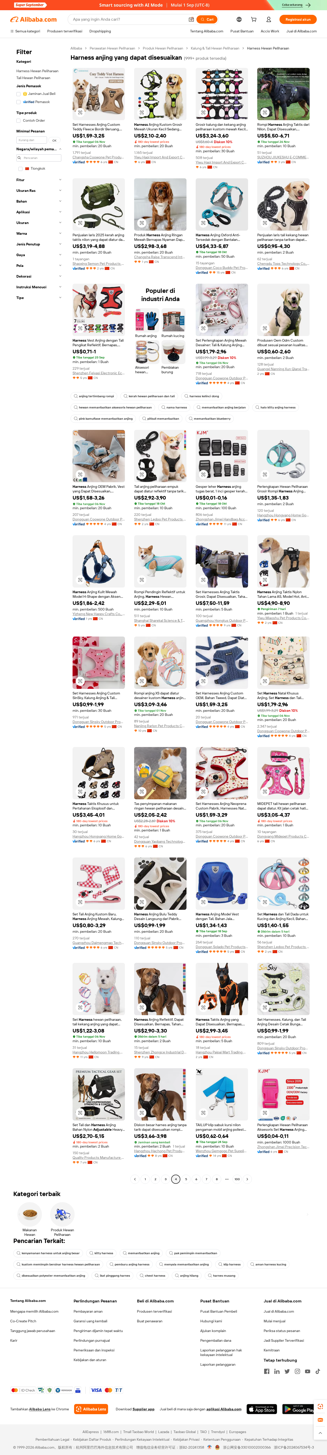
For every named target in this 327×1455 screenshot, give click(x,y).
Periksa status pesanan (282, 1331)
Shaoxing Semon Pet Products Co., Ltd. (99, 264)
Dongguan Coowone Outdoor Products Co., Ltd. (222, 378)
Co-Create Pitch (23, 1321)
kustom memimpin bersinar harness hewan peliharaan (61, 1264)
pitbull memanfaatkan (163, 418)
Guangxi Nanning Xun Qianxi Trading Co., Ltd (283, 369)
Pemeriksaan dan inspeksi (94, 1350)
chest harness (155, 1275)
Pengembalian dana (215, 1340)
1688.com (111, 1432)
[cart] (255, 20)
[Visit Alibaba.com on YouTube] (308, 1371)
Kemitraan (272, 1350)
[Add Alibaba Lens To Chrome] (91, 1409)
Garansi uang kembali (90, 1321)
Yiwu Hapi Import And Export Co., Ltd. (160, 157)
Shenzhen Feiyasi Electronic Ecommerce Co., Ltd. (99, 373)
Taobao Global (184, 1432)
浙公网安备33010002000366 (247, 1447)
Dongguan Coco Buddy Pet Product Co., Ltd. (222, 268)
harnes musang (224, 1275)
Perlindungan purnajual (92, 1340)
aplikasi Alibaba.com (223, 1409)
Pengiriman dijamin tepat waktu (98, 1331)
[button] (191, 19)
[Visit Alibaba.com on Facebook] (267, 1371)
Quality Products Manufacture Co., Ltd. (99, 1157)
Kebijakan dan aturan (90, 1360)
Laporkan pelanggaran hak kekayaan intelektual (221, 1352)
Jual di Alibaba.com (279, 1311)
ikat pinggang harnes (115, 1275)
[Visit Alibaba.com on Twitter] (287, 1371)
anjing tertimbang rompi (96, 396)
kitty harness (104, 1253)
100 (237, 1179)
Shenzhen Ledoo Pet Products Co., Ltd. (160, 519)
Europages (237, 1432)
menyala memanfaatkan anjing (186, 1264)
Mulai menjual (274, 1321)
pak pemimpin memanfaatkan (195, 1253)
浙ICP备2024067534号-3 (294, 1447)
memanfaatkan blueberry (212, 418)
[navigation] (38, 614)
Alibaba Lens (40, 1409)
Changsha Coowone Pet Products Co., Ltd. (99, 157)
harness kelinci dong (204, 396)
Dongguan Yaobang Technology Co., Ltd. (160, 841)
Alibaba (76, 48)
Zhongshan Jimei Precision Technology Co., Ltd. (283, 1147)
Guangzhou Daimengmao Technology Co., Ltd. (99, 943)
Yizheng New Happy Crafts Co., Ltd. (99, 614)
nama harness (177, 407)
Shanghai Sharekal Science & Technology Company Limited (160, 620)
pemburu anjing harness (132, 1264)
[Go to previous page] (134, 1179)
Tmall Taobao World (138, 1432)
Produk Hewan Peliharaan (163, 48)
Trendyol (218, 1432)
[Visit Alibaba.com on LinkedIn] (277, 1371)
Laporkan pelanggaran (218, 1364)
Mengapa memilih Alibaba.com (34, 1311)
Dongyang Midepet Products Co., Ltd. (283, 836)
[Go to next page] (247, 1179)
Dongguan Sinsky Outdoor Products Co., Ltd (99, 722)
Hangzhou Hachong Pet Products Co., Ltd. (160, 1151)
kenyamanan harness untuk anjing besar (51, 1253)
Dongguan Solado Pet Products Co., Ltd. (222, 947)
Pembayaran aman (88, 1311)
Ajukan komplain (213, 1331)
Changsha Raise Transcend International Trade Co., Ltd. (160, 257)
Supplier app (144, 1409)
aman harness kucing (270, 1264)
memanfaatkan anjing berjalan (224, 407)
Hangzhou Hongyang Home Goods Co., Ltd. (283, 515)
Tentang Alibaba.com (28, 1301)
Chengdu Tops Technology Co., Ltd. (283, 264)
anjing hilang (189, 1275)
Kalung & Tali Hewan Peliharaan (215, 48)
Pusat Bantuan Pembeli (218, 1311)
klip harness (232, 1264)
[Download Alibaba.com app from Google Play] (299, 1409)
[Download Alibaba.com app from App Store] (262, 1409)
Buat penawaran (149, 1321)
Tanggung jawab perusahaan (32, 1331)
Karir (13, 1340)
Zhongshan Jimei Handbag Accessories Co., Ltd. (222, 519)
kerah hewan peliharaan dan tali (152, 396)
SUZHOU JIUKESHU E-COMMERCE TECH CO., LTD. (283, 157)
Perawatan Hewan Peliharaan (112, 48)
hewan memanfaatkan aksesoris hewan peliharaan (115, 407)
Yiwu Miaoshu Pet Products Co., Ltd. (283, 618)
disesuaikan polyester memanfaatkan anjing (53, 1275)
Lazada (163, 1432)
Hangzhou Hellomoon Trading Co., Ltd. (99, 1052)
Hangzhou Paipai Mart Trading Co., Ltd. (222, 1052)
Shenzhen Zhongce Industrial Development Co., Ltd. (160, 1052)
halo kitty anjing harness (278, 407)
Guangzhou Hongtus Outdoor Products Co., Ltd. (222, 620)
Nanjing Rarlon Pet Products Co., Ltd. (160, 726)
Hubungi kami (211, 1321)
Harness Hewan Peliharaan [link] (268, 48)
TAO (203, 1432)
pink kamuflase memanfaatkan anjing (106, 418)
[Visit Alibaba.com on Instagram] (297, 1371)
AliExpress (91, 1432)
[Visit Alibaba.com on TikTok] (318, 1371)
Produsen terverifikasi (154, 1311)
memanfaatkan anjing (143, 1253)
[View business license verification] (209, 1447)
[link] (320, 1406)
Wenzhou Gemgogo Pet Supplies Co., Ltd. (222, 1151)
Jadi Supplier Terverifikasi (284, 1340)
